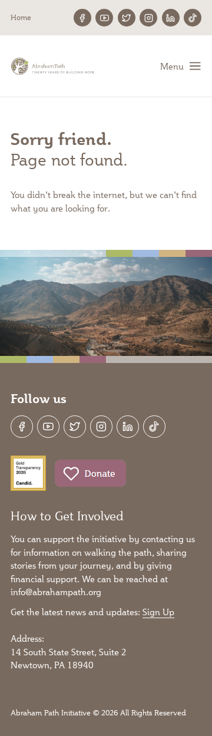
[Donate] (90, 473)
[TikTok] (192, 18)
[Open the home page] (53, 66)
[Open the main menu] (180, 66)
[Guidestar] (28, 473)
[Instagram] (148, 18)
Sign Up (158, 612)
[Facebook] (82, 18)
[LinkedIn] (171, 18)
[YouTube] (104, 18)
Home (21, 17)
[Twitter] (126, 18)
